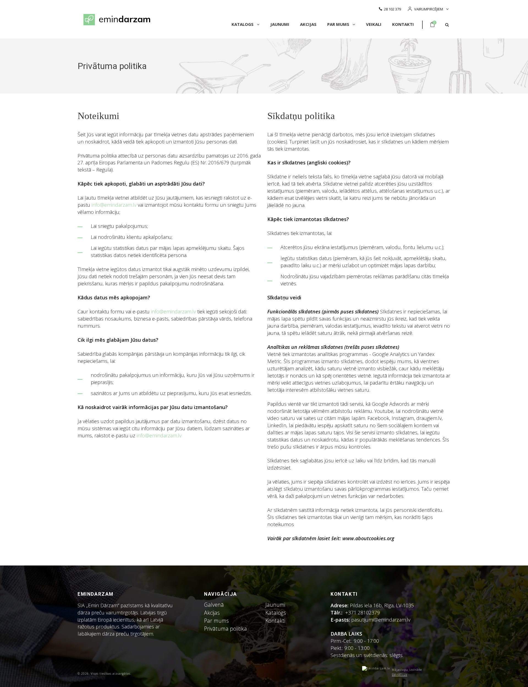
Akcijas (308, 24)
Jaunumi (279, 24)
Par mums (338, 24)
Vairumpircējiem (428, 9)
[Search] (447, 25)
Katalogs (243, 24)
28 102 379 (392, 9)
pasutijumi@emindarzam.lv (382, 619)
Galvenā (214, 604)
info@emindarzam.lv (114, 205)
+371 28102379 (362, 612)
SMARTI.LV (399, 675)
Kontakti (403, 24)
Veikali (373, 24)
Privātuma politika (225, 628)
